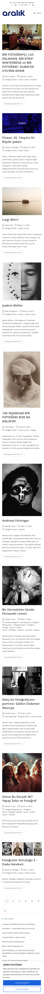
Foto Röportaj (25, 622)
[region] (22, 977)
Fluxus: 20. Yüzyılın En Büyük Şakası (18, 140)
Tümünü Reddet (22, 989)
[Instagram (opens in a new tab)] (19, 5)
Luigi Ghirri (10, 219)
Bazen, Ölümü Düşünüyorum (12, 946)
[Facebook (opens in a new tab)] (15, 5)
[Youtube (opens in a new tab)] (26, 5)
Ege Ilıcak (9, 225)
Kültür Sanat (24, 79)
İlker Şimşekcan (11, 311)
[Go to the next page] (38, 901)
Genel (21, 314)
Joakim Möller (12, 305)
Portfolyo (12, 630)
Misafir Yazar (10, 526)
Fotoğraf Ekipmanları (13, 809)
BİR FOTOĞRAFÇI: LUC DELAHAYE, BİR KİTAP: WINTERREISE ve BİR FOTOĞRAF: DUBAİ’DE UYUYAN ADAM (18, 62)
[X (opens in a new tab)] (12, 5)
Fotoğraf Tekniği (15, 812)
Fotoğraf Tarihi (11, 79)
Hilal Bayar (9, 427)
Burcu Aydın (10, 76)
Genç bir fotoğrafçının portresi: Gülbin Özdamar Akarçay (21, 703)
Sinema (29, 630)
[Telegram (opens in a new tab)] (32, 5)
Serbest (34, 79)
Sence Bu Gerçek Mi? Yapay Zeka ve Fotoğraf (19, 799)
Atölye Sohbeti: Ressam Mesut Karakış (16, 933)
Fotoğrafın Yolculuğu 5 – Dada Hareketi (20, 862)
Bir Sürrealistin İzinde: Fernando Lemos (18, 611)
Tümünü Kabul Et (22, 983)
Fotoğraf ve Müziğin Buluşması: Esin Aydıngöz (18, 924)
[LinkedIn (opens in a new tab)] (22, 5)
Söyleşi (33, 430)
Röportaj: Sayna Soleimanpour (13, 942)
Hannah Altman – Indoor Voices (13, 937)
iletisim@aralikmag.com (26, 2)
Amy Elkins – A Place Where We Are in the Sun (18, 928)
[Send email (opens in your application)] (29, 5)
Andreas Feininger (15, 520)
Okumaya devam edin (14, 103)
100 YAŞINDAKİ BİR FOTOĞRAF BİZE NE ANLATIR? (16, 417)
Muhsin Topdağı (11, 147)
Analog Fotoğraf (11, 622)
